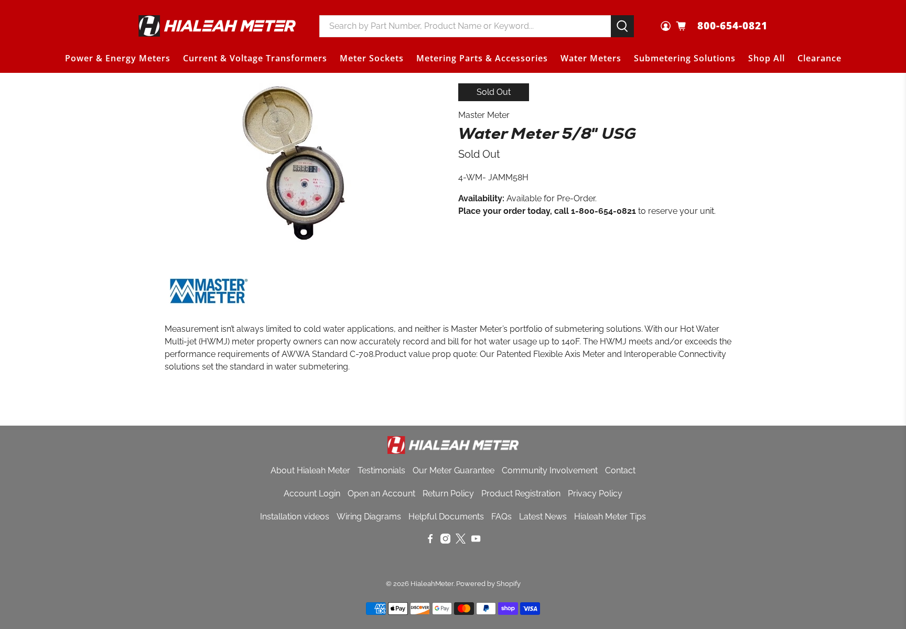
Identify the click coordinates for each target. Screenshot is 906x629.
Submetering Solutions (685, 58)
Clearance (819, 58)
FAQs (501, 517)
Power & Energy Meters (117, 58)
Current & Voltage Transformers (255, 58)
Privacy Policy (595, 493)
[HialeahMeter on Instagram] (445, 541)
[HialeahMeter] (217, 26)
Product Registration (520, 493)
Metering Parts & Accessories (482, 58)
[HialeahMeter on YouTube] (476, 541)
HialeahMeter (432, 583)
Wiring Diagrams (369, 517)
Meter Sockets (372, 58)
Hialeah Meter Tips (610, 517)
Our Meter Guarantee (453, 470)
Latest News (543, 517)
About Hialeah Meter (310, 470)
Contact (620, 470)
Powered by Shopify (488, 583)
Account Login (312, 493)
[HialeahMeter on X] (461, 541)
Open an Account (381, 493)
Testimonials (381, 470)
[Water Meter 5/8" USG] (296, 162)
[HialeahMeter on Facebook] (430, 541)
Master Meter (484, 115)
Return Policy (448, 493)
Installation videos (294, 517)
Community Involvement (550, 470)
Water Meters (590, 58)
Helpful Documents (446, 517)
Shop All (766, 58)
